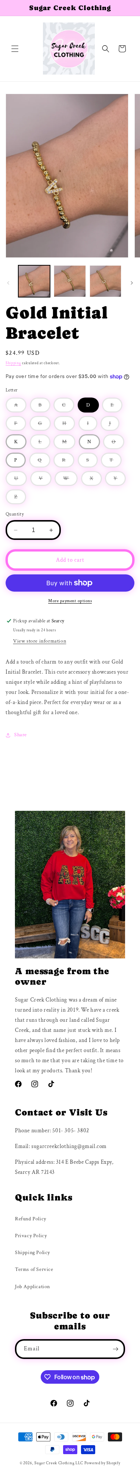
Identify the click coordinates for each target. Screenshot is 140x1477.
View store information (39, 641)
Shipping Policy (32, 1252)
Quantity (15, 514)
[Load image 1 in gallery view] (34, 281)
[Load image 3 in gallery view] (105, 281)
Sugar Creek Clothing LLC (58, 1463)
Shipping (13, 363)
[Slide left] (8, 283)
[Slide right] (132, 283)
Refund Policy (30, 1218)
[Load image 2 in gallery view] (69, 281)
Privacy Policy (31, 1235)
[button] (15, 48)
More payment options (70, 601)
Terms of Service (34, 1269)
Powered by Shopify (102, 1463)
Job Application (32, 1286)
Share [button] (20, 734)
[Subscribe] (115, 1349)
